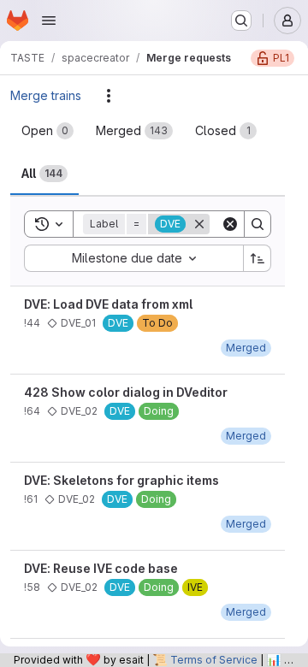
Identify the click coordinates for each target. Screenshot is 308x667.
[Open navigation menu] (48, 20)
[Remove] (199, 224)
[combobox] (133, 258)
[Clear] (230, 224)
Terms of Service (214, 659)
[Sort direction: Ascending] (257, 258)
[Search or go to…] (241, 20)
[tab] (47, 130)
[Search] (257, 224)
